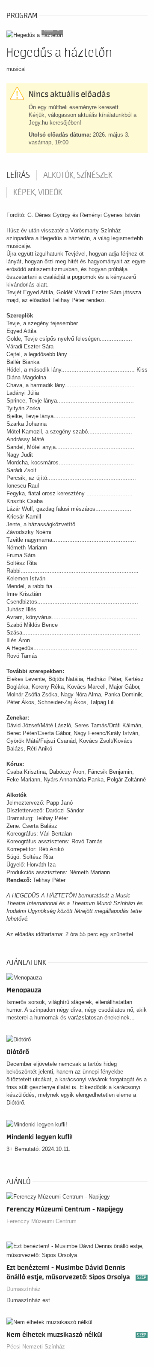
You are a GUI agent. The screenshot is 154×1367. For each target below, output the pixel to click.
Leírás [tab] (18, 175)
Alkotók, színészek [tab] (78, 175)
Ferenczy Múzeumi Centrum (41, 1221)
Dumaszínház (23, 1289)
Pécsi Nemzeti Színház (35, 1346)
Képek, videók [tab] (37, 192)
